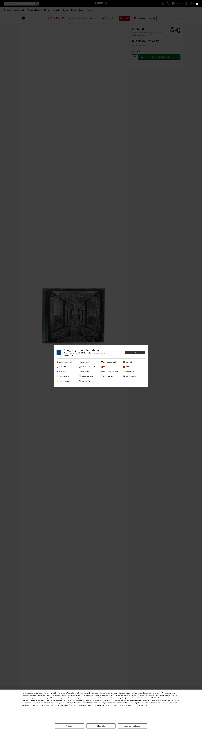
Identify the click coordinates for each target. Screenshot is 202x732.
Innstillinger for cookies (87, 705)
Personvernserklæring (138, 705)
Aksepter (69, 726)
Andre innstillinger (132, 726)
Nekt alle (101, 726)
